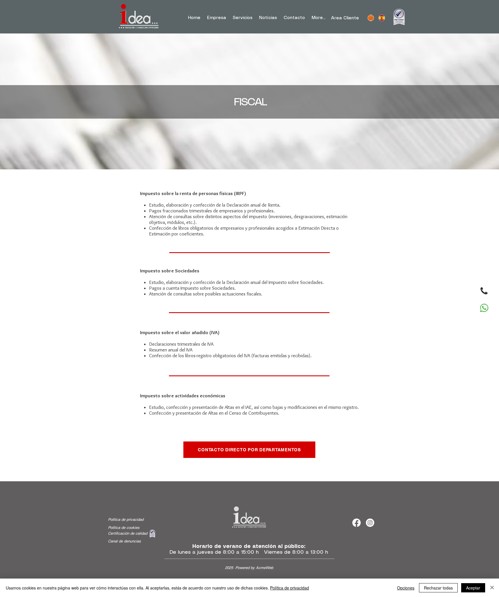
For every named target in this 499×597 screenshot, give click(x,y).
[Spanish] (381, 18)
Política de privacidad (289, 588)
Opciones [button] (405, 588)
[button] (242, 18)
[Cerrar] (492, 587)
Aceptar (473, 588)
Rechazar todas (438, 588)
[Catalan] (370, 18)
